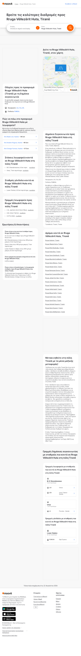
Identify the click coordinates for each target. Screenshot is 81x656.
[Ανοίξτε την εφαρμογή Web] (9, 619)
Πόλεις (58, 609)
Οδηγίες (58, 612)
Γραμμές (58, 599)
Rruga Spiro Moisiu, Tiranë (53, 263)
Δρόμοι (58, 604)
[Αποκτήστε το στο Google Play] (9, 609)
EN (36, 607)
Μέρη (57, 601)
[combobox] (22, 29)
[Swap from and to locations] (38, 28)
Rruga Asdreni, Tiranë (52, 240)
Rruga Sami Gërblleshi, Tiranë (54, 255)
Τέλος (43, 26)
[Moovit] (7, 4)
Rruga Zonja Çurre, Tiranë (53, 282)
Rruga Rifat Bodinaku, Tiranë (54, 248)
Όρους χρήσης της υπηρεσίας (11, 628)
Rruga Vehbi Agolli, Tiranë (53, 289)
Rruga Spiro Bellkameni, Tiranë (55, 312)
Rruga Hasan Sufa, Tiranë (53, 267)
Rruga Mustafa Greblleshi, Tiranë (55, 259)
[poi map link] (61, 74)
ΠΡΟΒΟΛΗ (32, 167)
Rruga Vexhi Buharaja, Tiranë (54, 285)
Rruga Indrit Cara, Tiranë (53, 297)
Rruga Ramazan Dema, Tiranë (55, 270)
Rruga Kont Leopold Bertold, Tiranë (56, 274)
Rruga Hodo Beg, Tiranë (52, 251)
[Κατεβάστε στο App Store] (9, 614)
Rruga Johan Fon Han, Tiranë (54, 278)
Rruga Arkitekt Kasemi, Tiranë (55, 304)
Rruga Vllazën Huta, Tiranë (53, 244)
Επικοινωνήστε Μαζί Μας (9, 635)
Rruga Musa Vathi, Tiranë (53, 293)
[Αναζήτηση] (70, 27)
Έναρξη (12, 26)
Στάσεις (58, 606)
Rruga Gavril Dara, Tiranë (53, 300)
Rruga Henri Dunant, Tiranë (54, 308)
